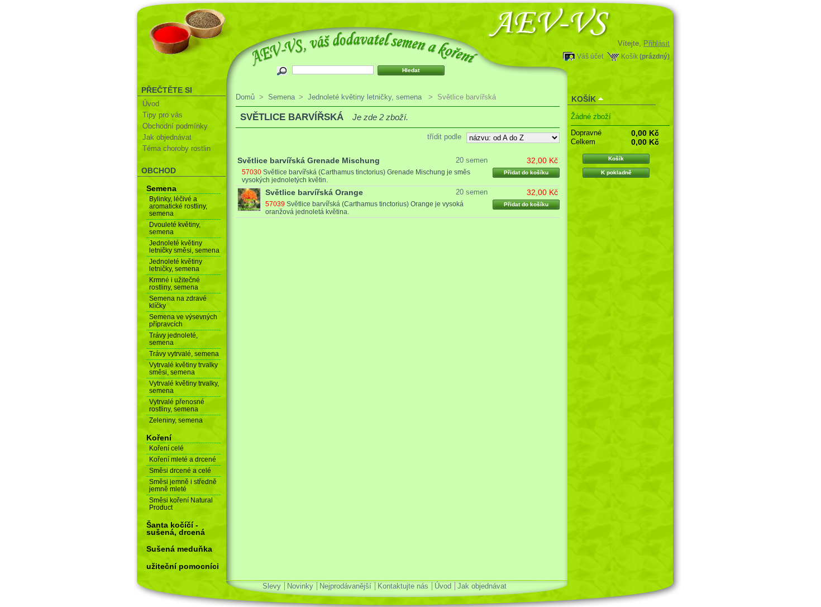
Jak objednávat (167, 137)
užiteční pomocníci (182, 566)
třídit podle (444, 136)
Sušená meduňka (179, 548)
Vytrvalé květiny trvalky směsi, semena (183, 368)
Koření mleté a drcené (182, 459)
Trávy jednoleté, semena (173, 339)
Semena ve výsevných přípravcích (183, 320)
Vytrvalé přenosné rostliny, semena (176, 405)
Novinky (300, 586)
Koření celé (166, 448)
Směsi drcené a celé (180, 471)
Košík (629, 56)
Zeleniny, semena (176, 420)
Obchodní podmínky (175, 126)
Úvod (150, 103)
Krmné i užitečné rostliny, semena (174, 283)
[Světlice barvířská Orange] (249, 199)
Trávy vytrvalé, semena (184, 354)
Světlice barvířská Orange (314, 192)
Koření (158, 437)
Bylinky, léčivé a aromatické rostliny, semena (178, 206)
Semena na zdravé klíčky (178, 302)
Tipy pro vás (162, 115)
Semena (161, 188)
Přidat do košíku (526, 172)
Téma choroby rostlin (176, 148)
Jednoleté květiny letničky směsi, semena (184, 246)
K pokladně (616, 172)
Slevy (271, 586)
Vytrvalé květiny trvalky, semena (184, 387)
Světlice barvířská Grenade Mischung (308, 160)
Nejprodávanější (345, 586)
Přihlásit (656, 43)
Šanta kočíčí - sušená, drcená (175, 528)
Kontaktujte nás (403, 586)
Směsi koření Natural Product (181, 503)
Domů (245, 97)
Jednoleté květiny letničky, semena (175, 265)
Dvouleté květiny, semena (175, 228)
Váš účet (590, 56)
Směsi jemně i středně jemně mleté (183, 485)
